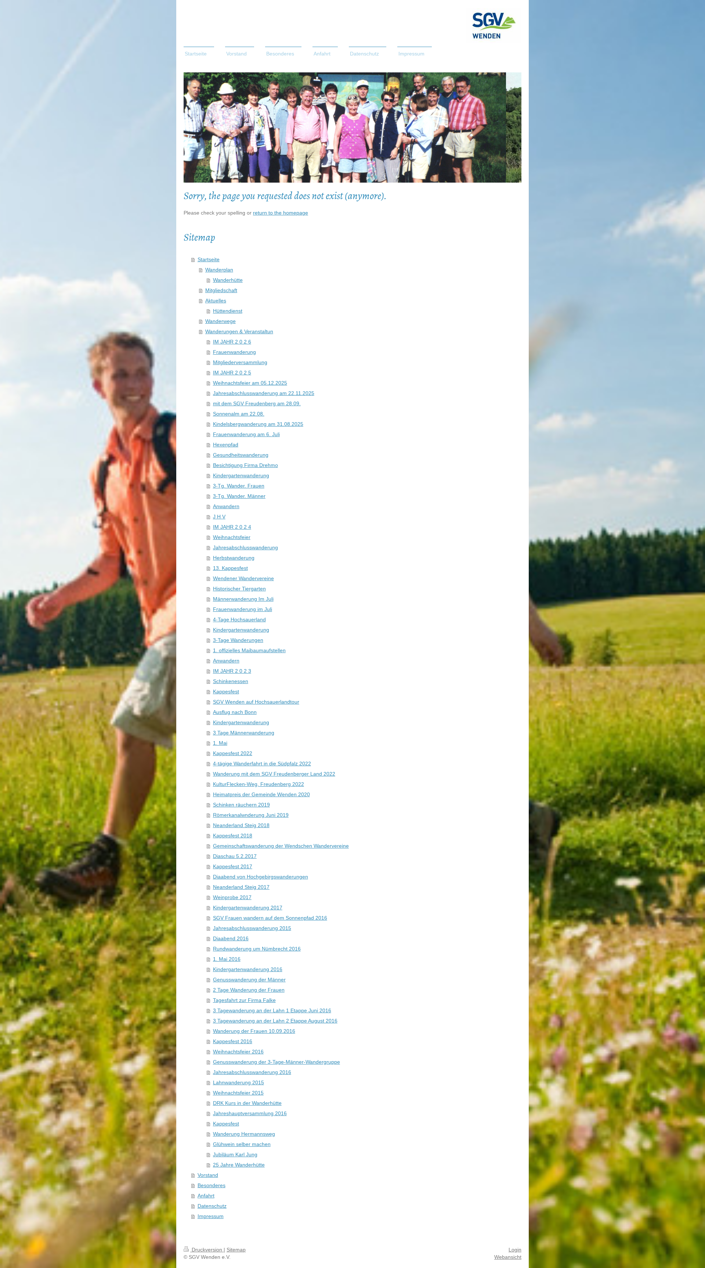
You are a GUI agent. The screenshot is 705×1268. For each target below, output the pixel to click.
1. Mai (220, 743)
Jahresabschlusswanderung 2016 (252, 1072)
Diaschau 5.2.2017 (235, 856)
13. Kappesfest (230, 568)
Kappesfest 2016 (232, 1041)
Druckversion (207, 1250)
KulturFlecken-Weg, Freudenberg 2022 (258, 784)
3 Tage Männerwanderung (243, 733)
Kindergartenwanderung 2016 (247, 969)
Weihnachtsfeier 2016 (238, 1052)
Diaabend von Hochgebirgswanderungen (260, 877)
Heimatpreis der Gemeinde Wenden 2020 (261, 794)
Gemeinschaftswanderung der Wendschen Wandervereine (281, 846)
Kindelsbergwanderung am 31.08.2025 (258, 424)
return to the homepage (280, 213)
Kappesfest (226, 691)
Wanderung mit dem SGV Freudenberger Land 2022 (274, 774)
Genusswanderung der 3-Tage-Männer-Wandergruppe (276, 1062)
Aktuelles (215, 300)
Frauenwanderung (234, 352)
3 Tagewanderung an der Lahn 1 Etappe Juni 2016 (272, 1010)
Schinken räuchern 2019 (241, 805)
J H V (219, 517)
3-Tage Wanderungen (238, 640)
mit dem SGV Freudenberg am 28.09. (257, 403)
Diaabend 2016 (231, 938)
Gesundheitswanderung (240, 455)
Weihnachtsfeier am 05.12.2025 (250, 383)
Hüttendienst (227, 311)
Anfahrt (206, 1196)
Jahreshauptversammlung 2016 (250, 1113)
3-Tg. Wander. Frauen (238, 486)
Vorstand (208, 1175)
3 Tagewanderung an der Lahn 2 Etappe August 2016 (275, 1021)
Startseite (209, 259)
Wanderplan (219, 270)
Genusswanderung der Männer (249, 980)
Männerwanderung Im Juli (243, 599)
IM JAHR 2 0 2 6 (232, 342)
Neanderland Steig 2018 (241, 825)
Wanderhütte (228, 280)
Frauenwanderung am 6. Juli (246, 434)
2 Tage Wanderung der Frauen (249, 990)
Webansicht (507, 1257)
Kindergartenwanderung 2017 (247, 907)
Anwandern (226, 506)
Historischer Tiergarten (239, 589)
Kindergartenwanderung (241, 475)
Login (515, 1250)
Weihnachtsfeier (231, 537)
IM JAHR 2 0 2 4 (232, 527)
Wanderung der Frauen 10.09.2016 (254, 1031)
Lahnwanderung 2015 (238, 1082)
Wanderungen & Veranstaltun (239, 331)
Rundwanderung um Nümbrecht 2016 (257, 949)
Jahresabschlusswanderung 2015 (252, 928)
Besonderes (211, 1185)
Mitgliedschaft (221, 290)
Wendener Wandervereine (243, 578)
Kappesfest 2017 (232, 866)
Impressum (211, 1216)
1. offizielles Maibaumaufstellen (249, 650)
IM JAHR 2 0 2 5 (232, 373)
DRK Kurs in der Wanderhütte (247, 1103)
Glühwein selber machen (242, 1144)
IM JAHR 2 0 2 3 (232, 671)
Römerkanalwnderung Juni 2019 (251, 815)
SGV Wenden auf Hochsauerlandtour (256, 702)
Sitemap (236, 1250)
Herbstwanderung (233, 558)
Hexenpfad (225, 445)
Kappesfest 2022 (232, 753)
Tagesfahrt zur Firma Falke (244, 1000)
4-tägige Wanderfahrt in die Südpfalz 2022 (262, 763)
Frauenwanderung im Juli (242, 609)
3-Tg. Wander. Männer (239, 496)
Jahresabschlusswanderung (245, 547)
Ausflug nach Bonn (235, 712)
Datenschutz (212, 1206)
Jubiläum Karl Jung (235, 1154)
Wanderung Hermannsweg (244, 1134)
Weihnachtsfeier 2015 (238, 1093)
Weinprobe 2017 (232, 897)
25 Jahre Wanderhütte (239, 1165)
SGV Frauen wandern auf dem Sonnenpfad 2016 (270, 918)
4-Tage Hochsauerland (239, 619)
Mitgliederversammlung (240, 362)
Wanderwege (220, 321)
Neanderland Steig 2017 (241, 887)
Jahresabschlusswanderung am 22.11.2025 (263, 393)
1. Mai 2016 (227, 959)
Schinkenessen (230, 681)
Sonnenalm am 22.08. (238, 414)
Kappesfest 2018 (232, 835)
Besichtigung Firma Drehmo (245, 465)
